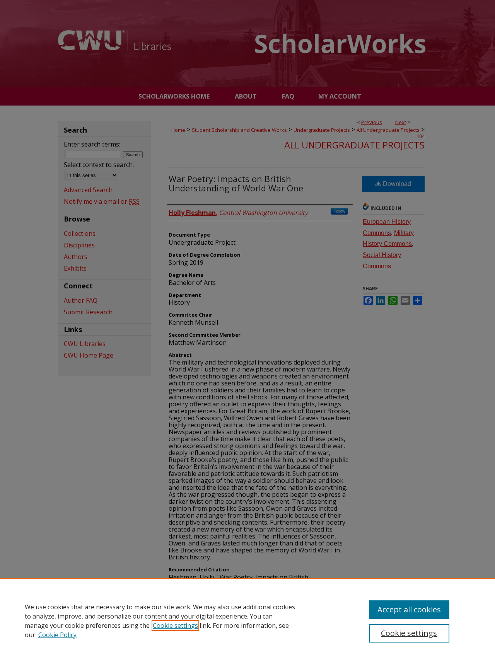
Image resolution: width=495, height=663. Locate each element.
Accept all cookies (409, 609)
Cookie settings (175, 625)
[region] (247, 620)
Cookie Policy (57, 635)
